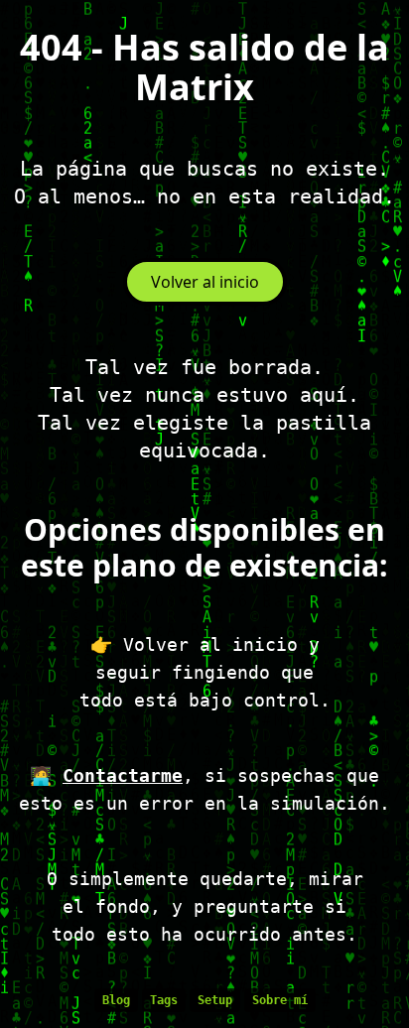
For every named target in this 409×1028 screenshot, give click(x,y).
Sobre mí (280, 1000)
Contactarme (123, 775)
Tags (164, 1000)
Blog (116, 1000)
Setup (215, 1000)
